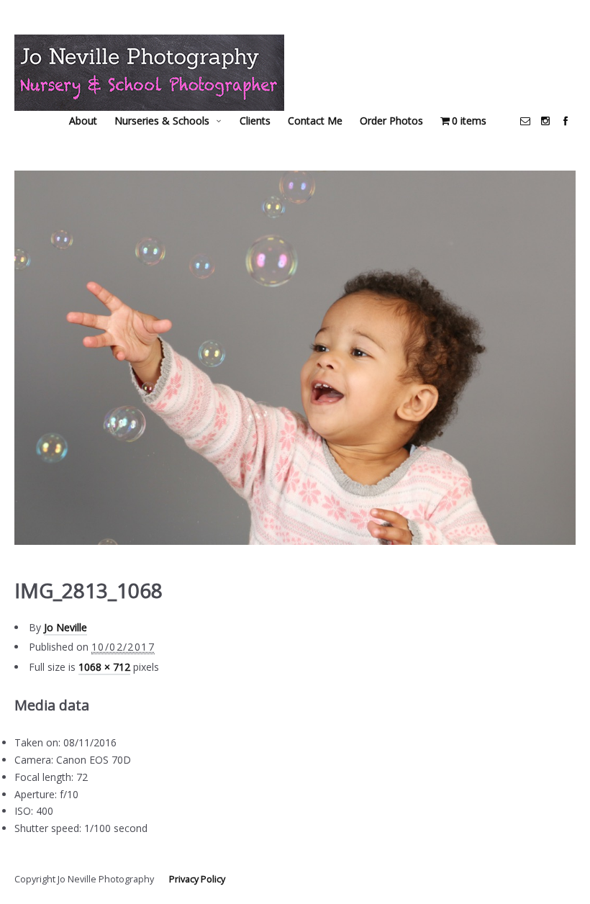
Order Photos (391, 120)
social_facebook (565, 121)
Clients (255, 120)
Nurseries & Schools (161, 120)
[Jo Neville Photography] (149, 73)
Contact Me (315, 120)
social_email (525, 121)
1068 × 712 (104, 667)
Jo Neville (65, 627)
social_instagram (545, 121)
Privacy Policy (197, 879)
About (83, 120)
